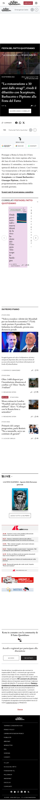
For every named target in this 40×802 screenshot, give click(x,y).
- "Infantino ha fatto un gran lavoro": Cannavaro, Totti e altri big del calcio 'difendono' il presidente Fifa (19, 549)
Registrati (28, 658)
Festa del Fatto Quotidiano (18, 48)
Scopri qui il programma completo (17, 192)
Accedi (11, 658)
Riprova (20, 709)
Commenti (8, 123)
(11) (37, 105)
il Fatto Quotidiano (14, 265)
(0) (37, 416)
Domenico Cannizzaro (11, 370)
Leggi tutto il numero (19, 516)
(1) (37, 370)
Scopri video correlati (20, 111)
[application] (20, 63)
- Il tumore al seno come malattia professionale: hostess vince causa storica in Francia (18, 534)
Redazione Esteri (9, 392)
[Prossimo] (35, 237)
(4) (37, 438)
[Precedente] (4, 237)
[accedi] (36, 3)
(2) (28, 265)
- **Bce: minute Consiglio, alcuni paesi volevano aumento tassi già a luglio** (18, 544)
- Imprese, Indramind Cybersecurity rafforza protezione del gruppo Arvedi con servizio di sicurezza (18, 539)
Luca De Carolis (8, 438)
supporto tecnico (11, 702)
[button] (20, 63)
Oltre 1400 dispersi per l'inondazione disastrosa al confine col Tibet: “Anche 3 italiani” (14, 383)
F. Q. (4, 105)
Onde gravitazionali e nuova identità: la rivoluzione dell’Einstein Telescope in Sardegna (12, 237)
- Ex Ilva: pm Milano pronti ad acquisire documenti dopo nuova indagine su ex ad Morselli (19, 554)
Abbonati (28, 3)
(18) (37, 392)
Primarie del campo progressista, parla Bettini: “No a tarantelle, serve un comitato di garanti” (14, 429)
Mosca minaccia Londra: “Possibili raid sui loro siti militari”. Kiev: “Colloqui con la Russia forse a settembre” (14, 406)
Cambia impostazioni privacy (14, 733)
